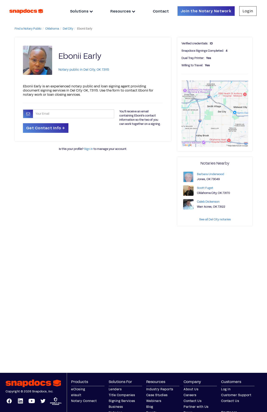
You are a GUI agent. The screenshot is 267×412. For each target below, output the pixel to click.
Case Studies (157, 395)
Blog (149, 406)
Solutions (79, 11)
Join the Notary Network (206, 11)
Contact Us (193, 401)
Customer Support (236, 395)
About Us (191, 389)
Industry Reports (159, 389)
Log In (225, 389)
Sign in (88, 149)
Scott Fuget (205, 188)
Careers (190, 395)
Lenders (115, 389)
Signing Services (122, 401)
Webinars (153, 401)
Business (116, 406)
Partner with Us (196, 406)
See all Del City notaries (215, 219)
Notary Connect (84, 401)
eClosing (78, 389)
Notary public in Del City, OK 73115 (83, 69)
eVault (76, 395)
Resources (121, 11)
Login (248, 11)
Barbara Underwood (210, 174)
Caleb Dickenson (208, 202)
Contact (161, 11)
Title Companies (122, 395)
